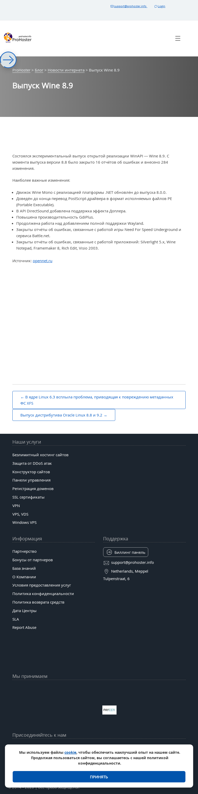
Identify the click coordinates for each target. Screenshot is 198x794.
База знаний (24, 568)
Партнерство (24, 551)
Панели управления (31, 480)
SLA (15, 619)
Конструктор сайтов (31, 471)
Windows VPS (24, 522)
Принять (99, 776)
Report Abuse (24, 627)
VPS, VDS (20, 514)
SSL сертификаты (28, 497)
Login (161, 6)
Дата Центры (24, 610)
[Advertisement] (99, 305)
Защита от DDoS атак (32, 463)
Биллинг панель (129, 552)
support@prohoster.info (130, 6)
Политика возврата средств (38, 602)
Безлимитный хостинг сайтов (40, 454)
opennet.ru (42, 260)
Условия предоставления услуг (41, 585)
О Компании (24, 576)
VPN (16, 505)
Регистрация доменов (33, 488)
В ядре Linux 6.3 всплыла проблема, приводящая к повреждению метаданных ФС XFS (96, 400)
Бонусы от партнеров (32, 559)
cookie (70, 752)
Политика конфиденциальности (43, 593)
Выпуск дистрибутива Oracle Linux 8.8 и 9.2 (61, 415)
